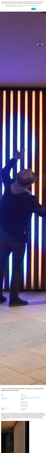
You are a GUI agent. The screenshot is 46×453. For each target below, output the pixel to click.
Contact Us (23, 409)
